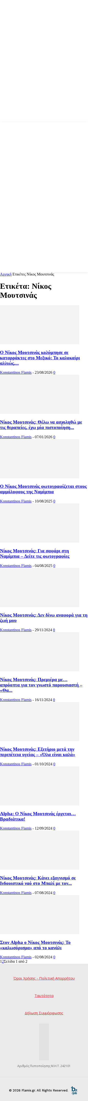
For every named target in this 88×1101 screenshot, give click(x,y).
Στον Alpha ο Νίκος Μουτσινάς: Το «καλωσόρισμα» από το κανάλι (35, 945)
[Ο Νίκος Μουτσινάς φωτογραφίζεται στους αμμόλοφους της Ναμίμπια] (39, 477)
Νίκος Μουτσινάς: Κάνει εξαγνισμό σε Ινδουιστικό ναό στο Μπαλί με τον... (38, 880)
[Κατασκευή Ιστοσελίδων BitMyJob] (74, 1090)
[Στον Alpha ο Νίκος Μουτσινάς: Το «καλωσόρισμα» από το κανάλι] (39, 933)
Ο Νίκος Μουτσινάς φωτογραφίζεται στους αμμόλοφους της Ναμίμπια (43, 489)
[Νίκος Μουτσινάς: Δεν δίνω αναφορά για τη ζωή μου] (39, 606)
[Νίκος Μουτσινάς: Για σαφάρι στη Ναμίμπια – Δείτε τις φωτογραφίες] (39, 541)
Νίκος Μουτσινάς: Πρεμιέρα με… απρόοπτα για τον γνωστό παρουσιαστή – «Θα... (41, 685)
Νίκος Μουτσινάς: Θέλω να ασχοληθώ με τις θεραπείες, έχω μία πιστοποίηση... (41, 424)
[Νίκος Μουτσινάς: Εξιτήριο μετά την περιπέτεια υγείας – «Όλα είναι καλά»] (39, 740)
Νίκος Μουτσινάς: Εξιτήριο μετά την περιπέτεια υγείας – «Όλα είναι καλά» (37, 752)
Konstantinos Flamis (16, 372)
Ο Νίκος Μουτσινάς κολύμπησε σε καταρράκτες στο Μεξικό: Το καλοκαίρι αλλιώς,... (40, 358)
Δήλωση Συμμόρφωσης (44, 1012)
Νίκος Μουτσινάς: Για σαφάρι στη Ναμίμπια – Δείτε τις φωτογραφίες (34, 553)
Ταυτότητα (44, 995)
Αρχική (5, 274)
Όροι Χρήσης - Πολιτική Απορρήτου (44, 978)
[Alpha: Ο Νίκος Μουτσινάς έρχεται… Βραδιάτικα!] (39, 804)
